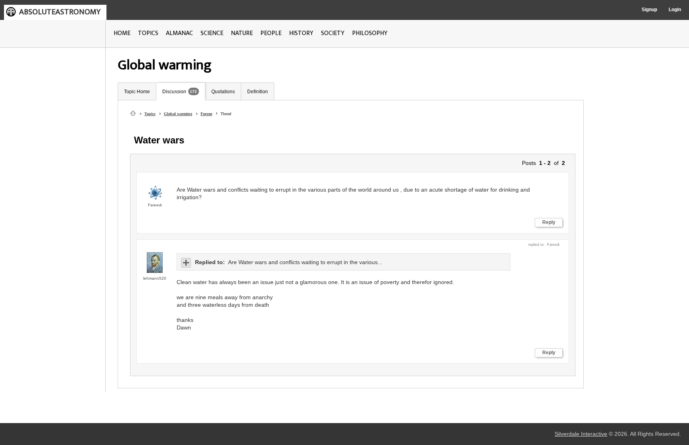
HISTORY (301, 33)
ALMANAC (179, 33)
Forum (206, 114)
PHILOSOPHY (370, 33)
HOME (122, 33)
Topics (150, 114)
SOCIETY (332, 33)
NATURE (242, 33)
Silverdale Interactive (581, 434)
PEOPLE (271, 33)
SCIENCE (212, 33)
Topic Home (137, 91)
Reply (548, 222)
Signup (649, 9)
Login (675, 9)
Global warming (178, 114)
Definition (257, 91)
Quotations (223, 91)
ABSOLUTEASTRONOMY (59, 12)
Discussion (174, 91)
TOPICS (148, 33)
